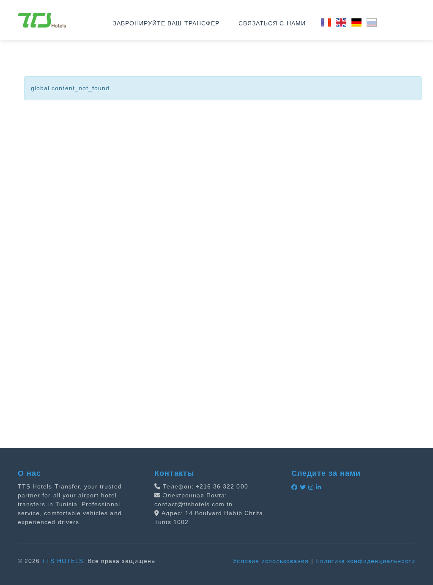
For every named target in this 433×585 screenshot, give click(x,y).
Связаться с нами (272, 23)
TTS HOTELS (62, 560)
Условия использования (271, 560)
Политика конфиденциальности (365, 560)
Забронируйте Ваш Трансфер (166, 23)
